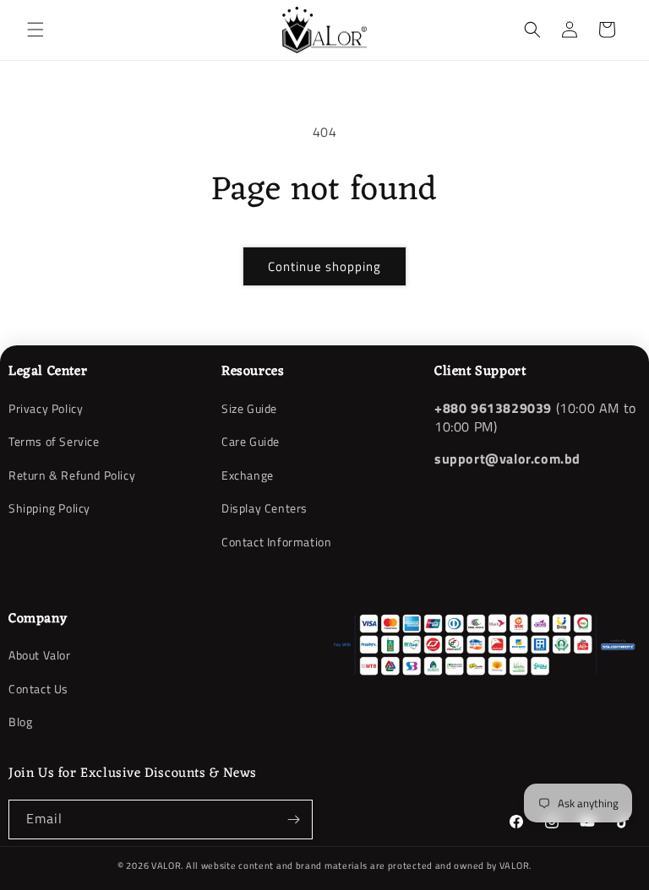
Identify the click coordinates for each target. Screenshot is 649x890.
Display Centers (264, 508)
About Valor (39, 655)
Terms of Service (54, 441)
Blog (20, 721)
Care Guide (250, 441)
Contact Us (38, 688)
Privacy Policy (45, 408)
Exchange (247, 475)
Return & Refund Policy (71, 475)
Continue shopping (324, 266)
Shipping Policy (49, 508)
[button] (35, 29)
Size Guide (249, 408)
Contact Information (276, 542)
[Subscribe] (293, 819)
